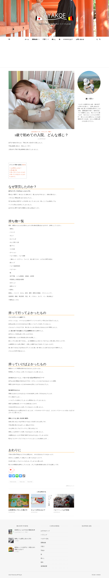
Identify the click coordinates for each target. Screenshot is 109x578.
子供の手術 (29, 482)
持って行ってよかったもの (17, 172)
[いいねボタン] (11, 470)
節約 (42, 562)
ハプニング (44, 131)
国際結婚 (34, 39)
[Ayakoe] (54, 17)
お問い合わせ (80, 39)
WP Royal (19, 575)
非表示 (23, 164)
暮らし (54, 39)
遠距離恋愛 (44, 566)
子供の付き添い (13, 482)
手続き (43, 550)
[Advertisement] (54, 55)
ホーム (27, 39)
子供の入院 (22, 482)
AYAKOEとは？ (68, 39)
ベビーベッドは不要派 (61, 510)
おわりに (12, 176)
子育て (45, 39)
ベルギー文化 (44, 538)
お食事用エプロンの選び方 (18, 510)
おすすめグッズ (36, 131)
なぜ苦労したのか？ (15, 168)
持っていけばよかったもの (17, 174)
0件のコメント (70, 486)
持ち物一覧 (13, 170)
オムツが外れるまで (38, 510)
